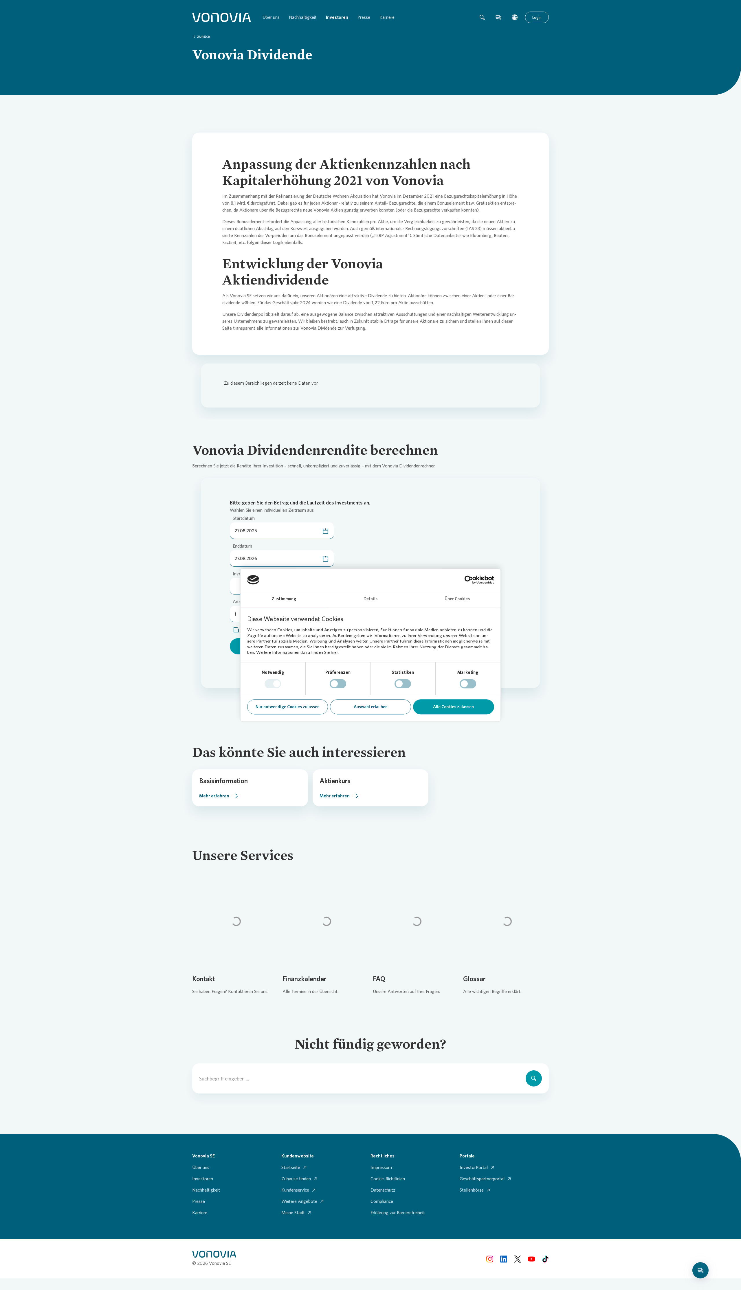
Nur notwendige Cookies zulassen (288, 707)
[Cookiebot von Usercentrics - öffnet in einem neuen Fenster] (468, 579)
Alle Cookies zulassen (453, 707)
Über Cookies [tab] (457, 599)
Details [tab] (370, 599)
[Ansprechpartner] (498, 17)
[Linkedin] (503, 1258)
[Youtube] (531, 1258)
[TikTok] (545, 1258)
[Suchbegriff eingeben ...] (534, 1078)
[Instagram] (489, 1258)
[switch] (338, 683)
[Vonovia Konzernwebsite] (221, 17)
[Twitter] (517, 1258)
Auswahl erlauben (371, 707)
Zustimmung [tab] (284, 599)
